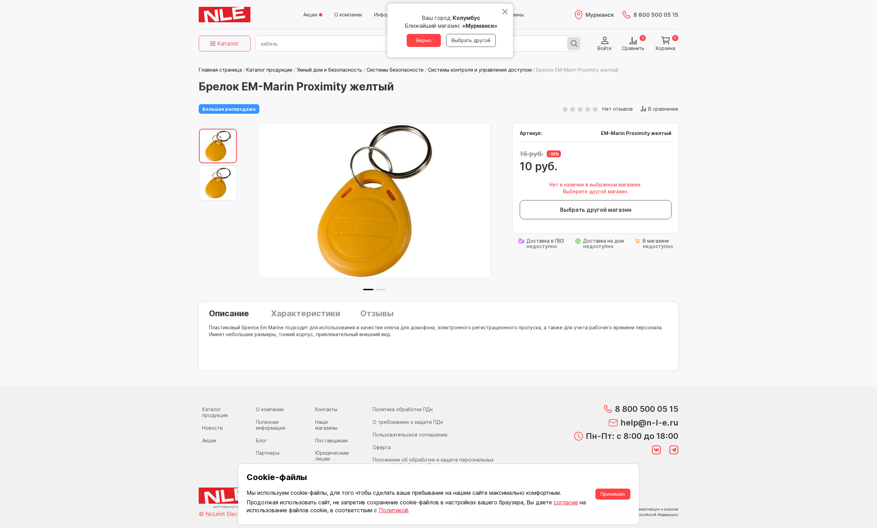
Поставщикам (331, 440)
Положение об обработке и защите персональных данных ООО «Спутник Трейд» (433, 462)
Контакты (326, 409)
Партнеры (268, 453)
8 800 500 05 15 (655, 14)
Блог (261, 440)
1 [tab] (368, 289)
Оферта (382, 447)
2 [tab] (380, 289)
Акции (310, 14)
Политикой (393, 510)
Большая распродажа (229, 109)
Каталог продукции (215, 412)
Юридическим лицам (332, 456)
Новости (212, 428)
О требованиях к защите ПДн (408, 422)
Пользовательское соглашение (410, 435)
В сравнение (663, 109)
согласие (566, 502)
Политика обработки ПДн (403, 409)
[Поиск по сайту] (573, 43)
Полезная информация (270, 425)
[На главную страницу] (224, 15)
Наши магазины (326, 425)
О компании (348, 14)
